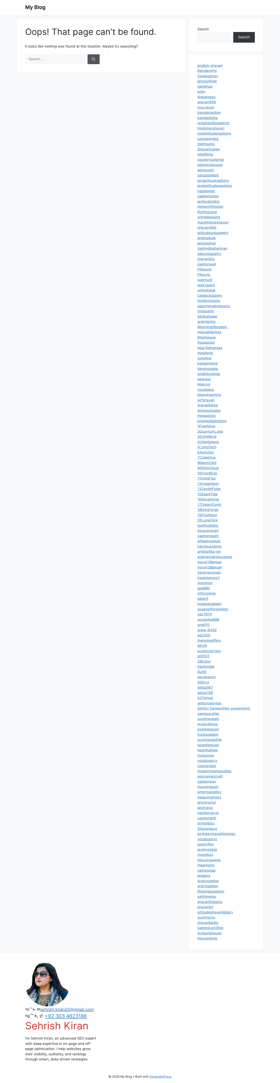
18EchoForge (207, 510)
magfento (205, 353)
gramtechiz (206, 322)
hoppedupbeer (209, 604)
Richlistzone (207, 212)
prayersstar (206, 802)
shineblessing (208, 217)
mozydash (205, 107)
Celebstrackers (209, 296)
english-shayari (210, 66)
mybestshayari (209, 933)
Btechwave (206, 337)
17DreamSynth (209, 505)
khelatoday (206, 97)
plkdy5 (202, 599)
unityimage (206, 290)
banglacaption (209, 112)
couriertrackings (210, 160)
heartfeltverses (209, 348)
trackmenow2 (208, 578)
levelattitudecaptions (214, 186)
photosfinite (207, 81)
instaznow (205, 755)
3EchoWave (206, 437)
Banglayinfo (207, 71)
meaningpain (208, 787)
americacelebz (209, 792)
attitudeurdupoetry (212, 233)
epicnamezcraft (210, 776)
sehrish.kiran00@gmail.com (67, 1009)
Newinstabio (207, 369)
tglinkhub (205, 86)
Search (203, 29)
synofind (204, 358)
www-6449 (207, 630)
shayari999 (206, 102)
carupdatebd (208, 175)
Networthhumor (210, 207)
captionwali (206, 264)
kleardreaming (209, 395)
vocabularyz (207, 761)
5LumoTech (206, 447)
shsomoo (204, 583)
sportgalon (206, 285)
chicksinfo (205, 311)
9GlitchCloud (208, 468)
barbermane (207, 363)
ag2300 (203, 635)
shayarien (205, 907)
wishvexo (205, 808)
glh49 (202, 646)
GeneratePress (161, 1076)
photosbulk (206, 238)
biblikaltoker (207, 316)
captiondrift (206, 818)
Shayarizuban (208, 149)
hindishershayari (210, 128)
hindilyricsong (208, 301)
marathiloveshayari (213, 222)
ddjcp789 (205, 693)
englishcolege (208, 374)
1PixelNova (206, 426)
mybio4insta (207, 724)
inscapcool (206, 342)
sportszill (204, 280)
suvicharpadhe (209, 740)
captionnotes (208, 196)
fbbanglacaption (210, 891)
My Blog (35, 7)
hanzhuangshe (209, 546)
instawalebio (207, 735)
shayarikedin (207, 923)
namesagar (206, 870)
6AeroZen (205, 452)
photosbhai (206, 243)
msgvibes (205, 855)
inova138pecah (209, 567)
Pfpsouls (204, 269)
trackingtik (205, 666)
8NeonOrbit (206, 463)
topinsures (206, 144)
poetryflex (205, 844)
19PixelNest (207, 515)
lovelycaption (208, 881)
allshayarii (205, 170)
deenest (204, 379)
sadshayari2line (210, 928)
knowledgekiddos (212, 421)
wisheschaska (209, 410)
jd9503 (203, 656)
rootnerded (206, 766)
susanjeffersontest (212, 609)
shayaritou (206, 259)
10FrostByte (207, 473)
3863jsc (204, 661)
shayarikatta (207, 405)
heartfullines (207, 750)
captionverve (208, 813)
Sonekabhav (207, 76)
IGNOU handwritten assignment (223, 708)
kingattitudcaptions (213, 181)
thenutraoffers (209, 640)
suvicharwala (208, 719)
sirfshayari (206, 400)
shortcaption (207, 886)
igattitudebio (207, 525)
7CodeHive (206, 457)
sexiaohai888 (208, 620)
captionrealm (208, 536)
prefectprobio (208, 201)
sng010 (203, 625)
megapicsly (206, 416)
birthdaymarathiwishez (216, 834)
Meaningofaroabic (212, 327)
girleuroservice (209, 703)
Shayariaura (207, 829)
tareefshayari (208, 745)
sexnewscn (206, 677)
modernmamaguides (214, 771)
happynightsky (209, 797)
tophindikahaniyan (212, 248)
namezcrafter (208, 714)
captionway (206, 781)
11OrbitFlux (206, 478)
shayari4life (206, 227)
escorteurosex (209, 572)
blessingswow (209, 860)
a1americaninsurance (214, 557)
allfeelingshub (208, 541)
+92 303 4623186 (66, 1016)
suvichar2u (206, 917)
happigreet (206, 191)
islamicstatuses (210, 165)
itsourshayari (208, 531)
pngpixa (203, 876)
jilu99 (201, 672)
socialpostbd (208, 139)
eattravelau (206, 896)
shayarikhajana (209, 902)
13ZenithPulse (209, 489)
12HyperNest (208, 484)
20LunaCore (207, 520)
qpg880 (203, 588)
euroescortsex (209, 651)
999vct (203, 682)
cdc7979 (204, 614)
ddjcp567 (205, 687)
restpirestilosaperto (213, 123)
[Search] (94, 59)
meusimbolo (207, 938)
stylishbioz (206, 823)
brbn (201, 92)
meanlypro (206, 865)
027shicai (205, 698)
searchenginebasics (213, 306)
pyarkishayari (208, 729)
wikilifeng (205, 154)
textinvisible (207, 850)
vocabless (205, 390)
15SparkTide (207, 494)
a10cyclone (206, 593)
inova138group (209, 562)
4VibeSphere (208, 442)
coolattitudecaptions (214, 133)
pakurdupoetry (209, 254)
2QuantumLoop (210, 431)
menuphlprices (209, 332)
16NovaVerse (208, 499)
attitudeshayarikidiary (215, 912)
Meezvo (203, 384)
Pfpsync (204, 275)
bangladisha (207, 118)
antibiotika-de (209, 551)
